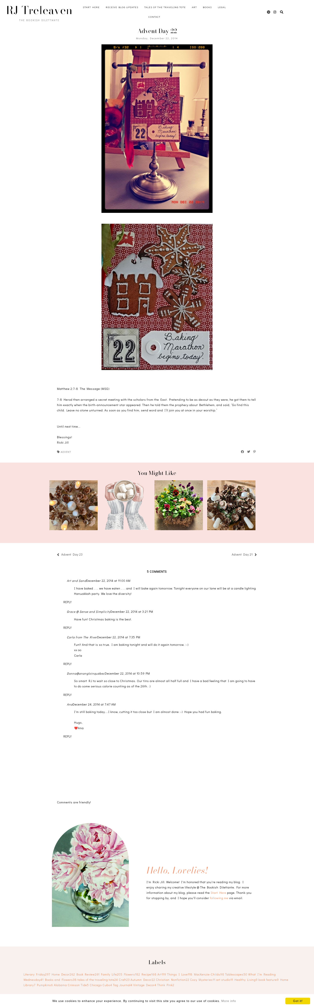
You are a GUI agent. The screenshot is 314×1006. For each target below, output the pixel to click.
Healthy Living (246, 980)
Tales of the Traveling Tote (165, 7)
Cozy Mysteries (202, 980)
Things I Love (179, 974)
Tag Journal (122, 985)
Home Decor (63, 974)
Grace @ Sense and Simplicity (88, 612)
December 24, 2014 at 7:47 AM (94, 704)
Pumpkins (45, 985)
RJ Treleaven (39, 10)
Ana (70, 704)
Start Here (91, 7)
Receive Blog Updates (122, 7)
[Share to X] (249, 451)
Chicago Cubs (101, 985)
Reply (67, 602)
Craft (124, 980)
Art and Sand (76, 581)
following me (219, 898)
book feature (268, 980)
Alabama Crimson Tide (71, 985)
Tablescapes (236, 974)
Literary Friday (36, 974)
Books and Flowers (61, 980)
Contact (154, 16)
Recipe (149, 974)
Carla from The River (82, 637)
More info (228, 1001)
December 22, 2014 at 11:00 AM (108, 581)
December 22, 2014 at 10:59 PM (127, 673)
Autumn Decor (143, 980)
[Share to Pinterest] (255, 451)
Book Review (88, 974)
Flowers (132, 974)
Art (194, 7)
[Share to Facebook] (242, 451)
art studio (224, 980)
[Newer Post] (85, 555)
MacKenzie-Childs (209, 974)
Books (207, 7)
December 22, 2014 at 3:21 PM (131, 612)
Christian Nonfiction (172, 980)
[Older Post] (229, 555)
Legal (222, 7)
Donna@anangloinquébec (86, 673)
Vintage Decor (144, 985)
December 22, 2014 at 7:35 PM (118, 637)
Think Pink (165, 985)
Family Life (111, 974)
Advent (66, 451)
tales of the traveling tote (98, 980)
